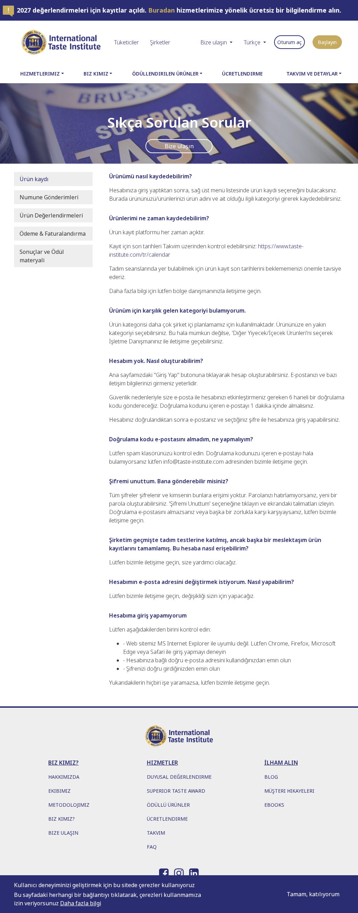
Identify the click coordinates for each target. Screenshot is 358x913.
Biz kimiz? (61, 818)
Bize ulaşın (213, 42)
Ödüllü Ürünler (168, 804)
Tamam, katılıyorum (313, 894)
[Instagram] (178, 872)
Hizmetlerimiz (40, 73)
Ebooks (274, 804)
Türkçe (252, 42)
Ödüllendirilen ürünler (165, 73)
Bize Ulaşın (63, 832)
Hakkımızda (63, 776)
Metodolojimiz (69, 804)
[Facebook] (163, 872)
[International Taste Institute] (61, 42)
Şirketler (160, 42)
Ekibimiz (59, 790)
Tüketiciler (126, 42)
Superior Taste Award (176, 790)
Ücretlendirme (242, 73)
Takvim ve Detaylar (312, 73)
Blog (271, 776)
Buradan (161, 10)
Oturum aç (289, 42)
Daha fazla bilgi (80, 903)
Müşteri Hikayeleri (289, 790)
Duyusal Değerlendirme (179, 776)
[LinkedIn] (193, 872)
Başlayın (327, 42)
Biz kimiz (96, 73)
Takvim (156, 832)
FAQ (152, 846)
